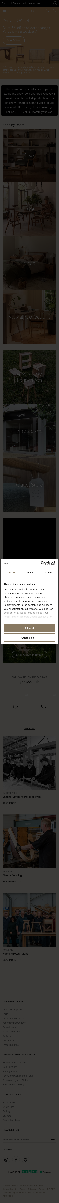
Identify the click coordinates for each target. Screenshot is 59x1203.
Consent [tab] (11, 572)
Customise (27, 637)
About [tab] (48, 572)
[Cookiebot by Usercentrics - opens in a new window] (41, 563)
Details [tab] (30, 572)
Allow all (29, 628)
